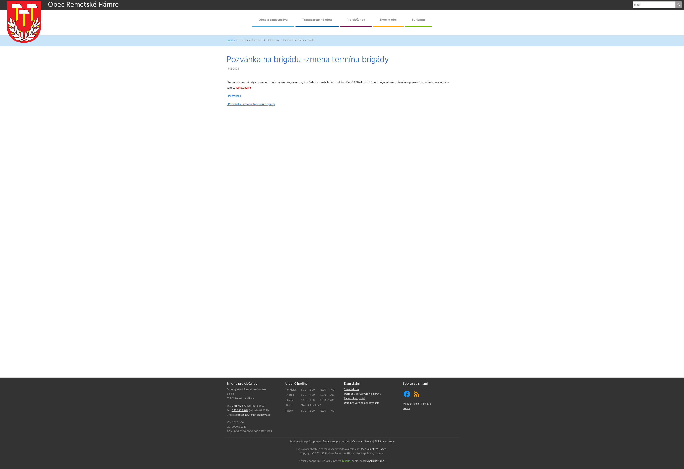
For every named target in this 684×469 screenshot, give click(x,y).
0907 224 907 (240, 410)
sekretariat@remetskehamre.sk (252, 415)
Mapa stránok (411, 404)
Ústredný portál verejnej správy (362, 394)
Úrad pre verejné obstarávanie (361, 403)
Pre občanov (356, 19)
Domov (231, 40)
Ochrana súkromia (362, 442)
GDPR (378, 442)
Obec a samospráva (273, 19)
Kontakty (388, 442)
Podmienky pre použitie (336, 442)
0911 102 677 (239, 406)
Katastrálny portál (354, 398)
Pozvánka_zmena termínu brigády (251, 104)
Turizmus (418, 19)
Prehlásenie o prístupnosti (305, 442)
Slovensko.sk (351, 389)
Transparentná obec (317, 19)
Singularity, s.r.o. (375, 461)
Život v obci (388, 19)
